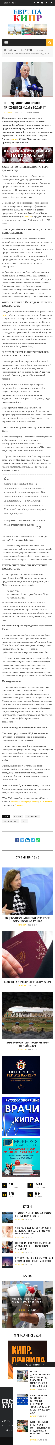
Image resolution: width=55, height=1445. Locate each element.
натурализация (11, 821)
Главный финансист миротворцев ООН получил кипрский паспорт (27, 1044)
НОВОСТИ (22, 1049)
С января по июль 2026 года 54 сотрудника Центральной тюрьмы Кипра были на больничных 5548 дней (40, 1404)
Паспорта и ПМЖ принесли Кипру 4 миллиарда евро (27, 981)
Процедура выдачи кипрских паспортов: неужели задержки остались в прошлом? (27, 920)
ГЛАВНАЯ (12, 49)
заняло (28, 216)
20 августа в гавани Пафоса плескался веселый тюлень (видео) (34, 1214)
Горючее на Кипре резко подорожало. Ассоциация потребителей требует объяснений (33, 1245)
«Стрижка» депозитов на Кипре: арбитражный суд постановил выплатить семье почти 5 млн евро (40, 1378)
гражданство (32, 817)
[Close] (16, 1364)
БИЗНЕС (33, 1390)
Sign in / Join (10, 2)
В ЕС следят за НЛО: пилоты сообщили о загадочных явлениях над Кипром (34, 1259)
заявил (15, 138)
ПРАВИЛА (22, 925)
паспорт (18, 817)
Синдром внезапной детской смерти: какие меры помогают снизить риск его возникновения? (33, 1230)
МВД (24, 821)
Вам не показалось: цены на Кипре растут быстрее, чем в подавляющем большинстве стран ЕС (40, 1429)
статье (5, 314)
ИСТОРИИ (26, 49)
